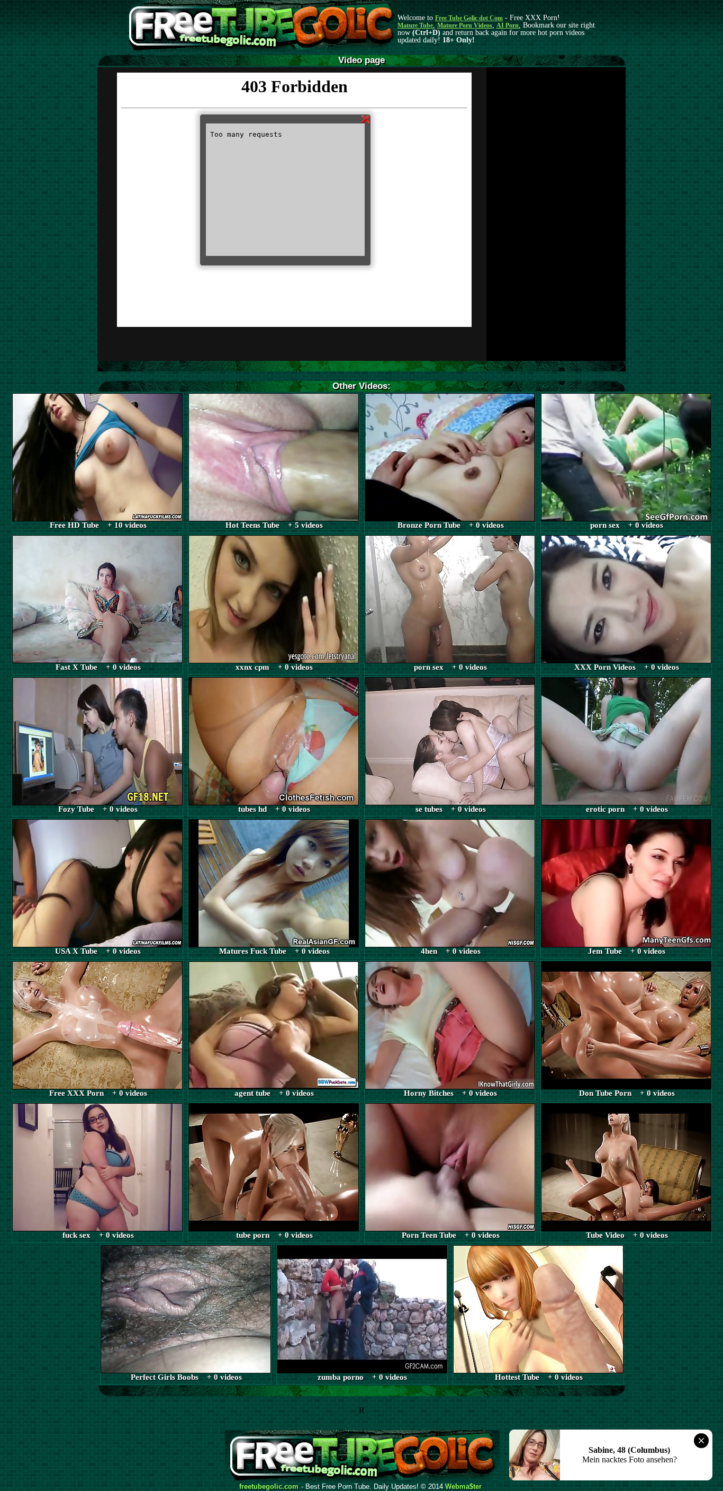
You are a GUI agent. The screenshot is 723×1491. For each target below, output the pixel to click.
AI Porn (507, 25)
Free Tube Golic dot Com (469, 18)
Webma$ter (463, 1486)
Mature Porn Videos (464, 25)
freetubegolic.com (269, 1486)
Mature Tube (415, 25)
